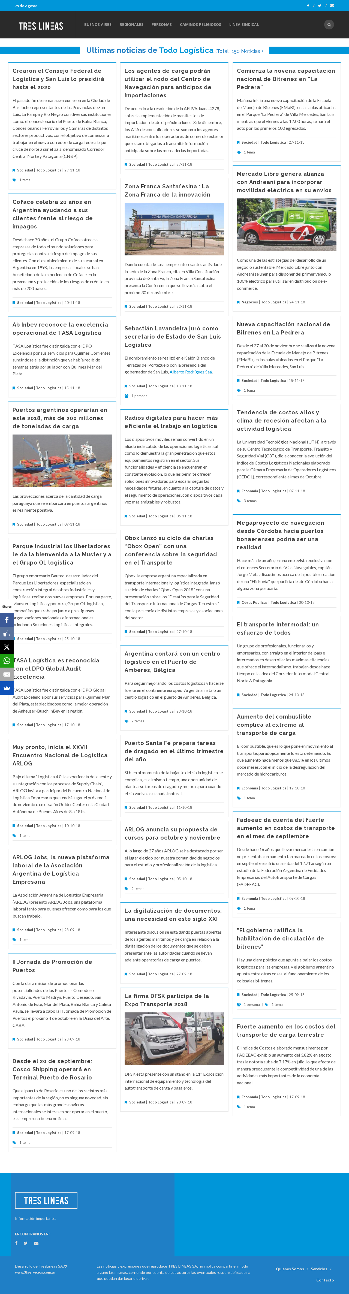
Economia (250, 491)
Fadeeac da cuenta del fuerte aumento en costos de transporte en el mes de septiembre (286, 828)
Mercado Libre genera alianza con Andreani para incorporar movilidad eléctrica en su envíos (284, 182)
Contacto (325, 1280)
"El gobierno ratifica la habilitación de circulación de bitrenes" (280, 938)
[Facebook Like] (7, 633)
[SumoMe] (7, 688)
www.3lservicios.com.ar (35, 1272)
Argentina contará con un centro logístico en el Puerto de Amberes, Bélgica (172, 661)
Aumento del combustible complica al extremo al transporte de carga (274, 724)
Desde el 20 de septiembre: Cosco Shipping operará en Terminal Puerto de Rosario (52, 1069)
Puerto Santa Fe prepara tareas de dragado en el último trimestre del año (174, 751)
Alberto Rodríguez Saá (191, 371)
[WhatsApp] (7, 661)
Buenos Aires (98, 24)
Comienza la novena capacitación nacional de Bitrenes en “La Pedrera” (286, 79)
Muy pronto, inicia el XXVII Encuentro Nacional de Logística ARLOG (60, 755)
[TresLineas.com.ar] (45, 24)
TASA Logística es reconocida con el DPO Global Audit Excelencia (56, 668)
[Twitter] (322, 6)
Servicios (319, 1268)
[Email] (7, 674)
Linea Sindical (244, 24)
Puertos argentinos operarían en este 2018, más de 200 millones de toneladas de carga (60, 418)
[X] (7, 647)
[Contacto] (332, 6)
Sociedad (25, 170)
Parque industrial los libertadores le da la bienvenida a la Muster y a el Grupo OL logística (62, 554)
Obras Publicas (254, 602)
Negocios (250, 302)
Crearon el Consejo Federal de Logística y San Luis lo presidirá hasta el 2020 (58, 79)
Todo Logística (186, 50)
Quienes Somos (290, 1268)
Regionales (131, 24)
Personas (162, 24)
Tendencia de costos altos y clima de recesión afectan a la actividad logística (281, 420)
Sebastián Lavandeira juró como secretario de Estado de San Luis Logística (173, 336)
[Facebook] (310, 6)
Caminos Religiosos (200, 24)
